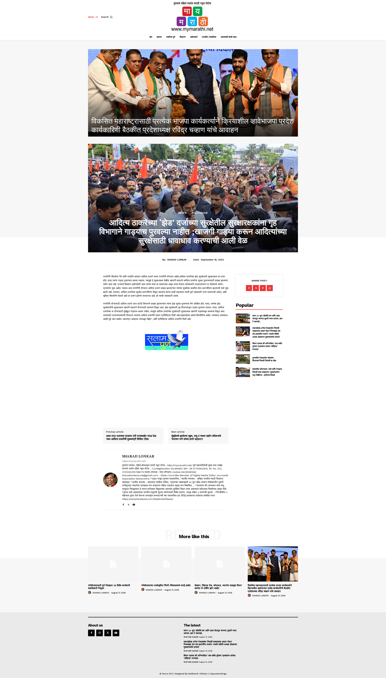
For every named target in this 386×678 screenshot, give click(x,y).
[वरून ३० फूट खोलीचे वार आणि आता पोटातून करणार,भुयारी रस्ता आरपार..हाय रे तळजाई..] (243, 318)
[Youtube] (134, 504)
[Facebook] (123, 504)
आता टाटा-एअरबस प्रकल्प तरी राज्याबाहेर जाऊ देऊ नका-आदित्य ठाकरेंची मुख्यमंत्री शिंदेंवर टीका (131, 437)
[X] (128, 504)
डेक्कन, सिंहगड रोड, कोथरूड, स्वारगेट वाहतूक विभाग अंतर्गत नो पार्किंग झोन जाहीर (218, 587)
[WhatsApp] (270, 288)
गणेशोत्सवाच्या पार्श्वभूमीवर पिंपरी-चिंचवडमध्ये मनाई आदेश (165, 585)
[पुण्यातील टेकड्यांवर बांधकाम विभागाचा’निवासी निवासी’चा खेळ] (243, 359)
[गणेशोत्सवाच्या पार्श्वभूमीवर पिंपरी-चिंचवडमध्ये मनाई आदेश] (166, 564)
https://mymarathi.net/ (134, 461)
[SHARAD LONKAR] (110, 480)
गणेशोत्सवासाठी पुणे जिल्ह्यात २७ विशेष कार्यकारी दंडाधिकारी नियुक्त (176, 130)
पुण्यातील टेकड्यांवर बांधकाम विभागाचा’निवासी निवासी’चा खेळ (264, 359)
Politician (200, 213)
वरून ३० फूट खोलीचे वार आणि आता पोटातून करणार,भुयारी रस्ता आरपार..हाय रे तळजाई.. (267, 318)
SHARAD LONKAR (176, 259)
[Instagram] (99, 633)
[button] (107, 17)
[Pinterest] (263, 288)
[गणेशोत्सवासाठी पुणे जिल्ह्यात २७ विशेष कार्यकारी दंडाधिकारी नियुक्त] (193, 93)
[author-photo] (90, 592)
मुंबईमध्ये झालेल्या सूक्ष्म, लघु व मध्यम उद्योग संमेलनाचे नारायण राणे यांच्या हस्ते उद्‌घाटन (196, 437)
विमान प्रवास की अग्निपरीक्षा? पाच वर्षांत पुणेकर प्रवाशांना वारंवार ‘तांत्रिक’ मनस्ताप (267, 346)
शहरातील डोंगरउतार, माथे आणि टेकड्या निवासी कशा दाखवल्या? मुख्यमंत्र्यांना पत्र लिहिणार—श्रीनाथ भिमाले (267, 371)
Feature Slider (191, 637)
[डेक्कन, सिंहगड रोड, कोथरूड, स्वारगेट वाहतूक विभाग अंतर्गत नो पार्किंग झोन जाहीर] (220, 564)
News (182, 213)
